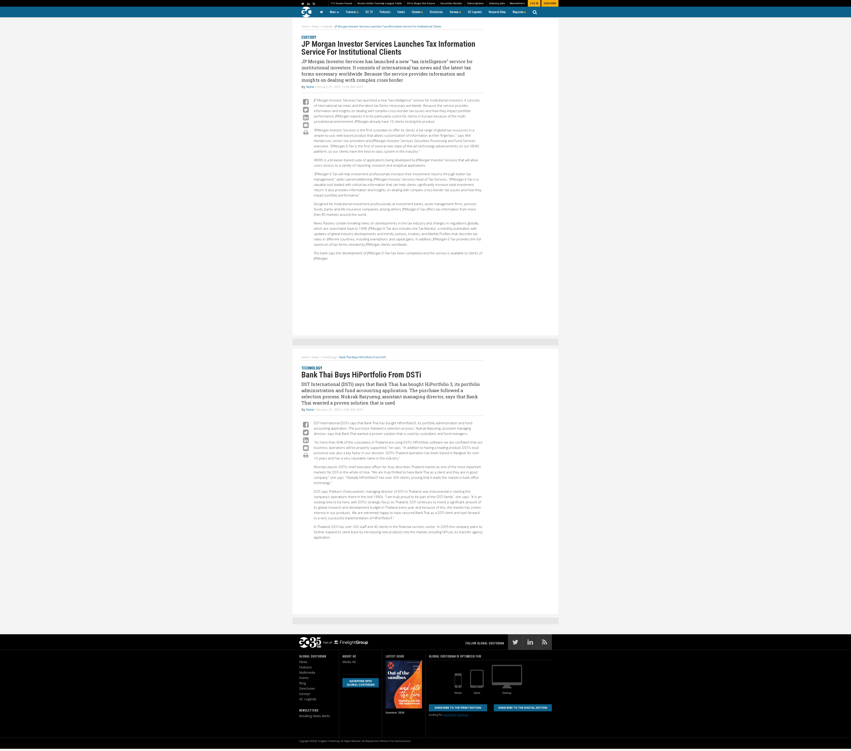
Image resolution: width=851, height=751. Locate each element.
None (310, 87)
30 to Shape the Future (421, 3)
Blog (302, 683)
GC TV (369, 11)
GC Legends (475, 11)
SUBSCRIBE (550, 3)
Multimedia (307, 672)
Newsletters (517, 3)
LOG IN (534, 3)
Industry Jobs (497, 3)
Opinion (416, 11)
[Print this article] (305, 132)
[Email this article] (306, 125)
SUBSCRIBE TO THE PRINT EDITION (458, 708)
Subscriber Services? (456, 715)
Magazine (518, 11)
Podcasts (385, 11)
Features (351, 11)
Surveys (454, 11)
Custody (308, 37)
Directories (436, 11)
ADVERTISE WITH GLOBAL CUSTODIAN (361, 683)
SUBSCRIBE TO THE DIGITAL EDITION (522, 708)
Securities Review (451, 3)
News (333, 11)
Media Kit (349, 662)
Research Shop (497, 11)
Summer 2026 (395, 712)
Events (401, 11)
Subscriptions (475, 3)
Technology (311, 368)
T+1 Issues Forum (341, 3)
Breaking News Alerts (314, 716)
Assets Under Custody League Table (379, 3)
